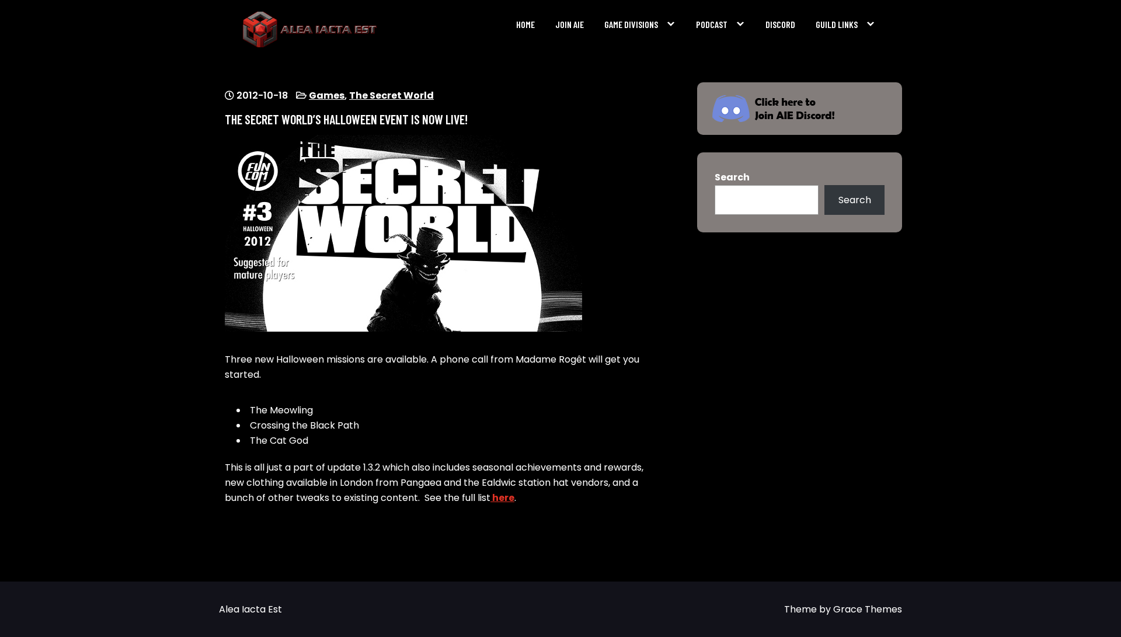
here (502, 497)
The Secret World (391, 95)
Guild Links (837, 24)
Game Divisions (631, 24)
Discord (780, 24)
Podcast (711, 24)
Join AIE (569, 24)
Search (732, 177)
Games (326, 95)
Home (525, 24)
